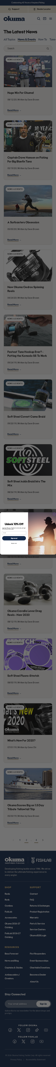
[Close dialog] (54, 514)
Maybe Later (14, 543)
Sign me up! (14, 538)
